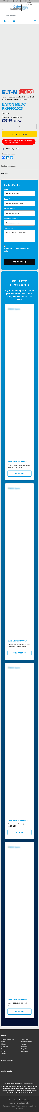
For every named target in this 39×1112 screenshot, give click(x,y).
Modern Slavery (13, 1100)
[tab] (8, 166)
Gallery (4, 1)
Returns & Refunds (26, 1041)
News (3, 1051)
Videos (3, 1041)
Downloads (4, 1046)
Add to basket (18, 134)
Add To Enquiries (11, 149)
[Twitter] (11, 158)
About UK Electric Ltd (7, 1039)
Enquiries (17, 1)
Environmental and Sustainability (19, 1103)
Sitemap (23, 1044)
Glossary (4, 1044)
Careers (3, 1053)
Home (4, 97)
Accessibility (24, 1051)
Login (23, 1)
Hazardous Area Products (16, 97)
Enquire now (18, 262)
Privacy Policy (25, 1039)
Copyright (24, 1049)
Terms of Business (24, 1100)
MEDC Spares (24, 99)
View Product (20, 473)
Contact (10, 1)
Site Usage (24, 1046)
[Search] (33, 15)
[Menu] (34, 21)
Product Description (8, 166)
